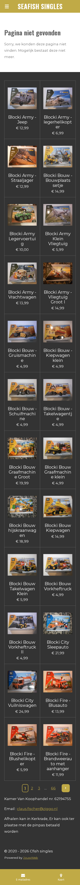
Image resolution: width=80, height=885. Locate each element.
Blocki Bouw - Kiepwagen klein (57, 355)
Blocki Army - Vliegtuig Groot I (58, 297)
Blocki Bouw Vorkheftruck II (22, 647)
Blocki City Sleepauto (58, 645)
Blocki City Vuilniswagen (22, 703)
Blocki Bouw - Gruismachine (22, 355)
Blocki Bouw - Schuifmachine (22, 413)
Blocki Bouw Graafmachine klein (57, 472)
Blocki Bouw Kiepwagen (58, 528)
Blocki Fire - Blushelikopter (22, 759)
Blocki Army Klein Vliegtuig (58, 238)
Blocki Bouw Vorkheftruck (58, 586)
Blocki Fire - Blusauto (57, 703)
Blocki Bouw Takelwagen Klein (22, 588)
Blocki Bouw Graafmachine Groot (22, 472)
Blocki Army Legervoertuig (22, 238)
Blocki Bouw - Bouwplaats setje (57, 180)
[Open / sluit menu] (7, 6)
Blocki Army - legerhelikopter (58, 122)
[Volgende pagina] (66, 788)
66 (53, 788)
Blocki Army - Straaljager (22, 178)
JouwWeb (30, 857)
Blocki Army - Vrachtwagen (22, 295)
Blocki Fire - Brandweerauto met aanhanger (58, 761)
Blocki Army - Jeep (22, 120)
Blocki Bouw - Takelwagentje (57, 413)
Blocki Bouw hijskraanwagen (22, 530)
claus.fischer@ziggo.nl (37, 809)
